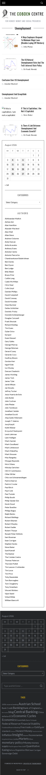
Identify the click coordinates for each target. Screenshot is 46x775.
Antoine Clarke (11, 252)
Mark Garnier (10, 441)
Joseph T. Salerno (12, 421)
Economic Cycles (24, 716)
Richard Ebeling (11, 325)
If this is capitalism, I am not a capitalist (31, 110)
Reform (12, 750)
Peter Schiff (22, 746)
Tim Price (9, 574)
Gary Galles (9, 341)
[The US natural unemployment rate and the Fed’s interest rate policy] (10, 64)
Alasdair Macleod (10, 84)
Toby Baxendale (11, 577)
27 (23, 173)
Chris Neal (9, 285)
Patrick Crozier (11, 484)
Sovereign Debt (10, 753)
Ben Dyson (9, 265)
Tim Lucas (9, 570)
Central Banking (26, 712)
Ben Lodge (9, 268)
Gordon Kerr (10, 361)
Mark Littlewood (12, 447)
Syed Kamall (10, 550)
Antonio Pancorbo (12, 255)
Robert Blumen (11, 520)
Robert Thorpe (11, 530)
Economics (9, 719)
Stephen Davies (11, 544)
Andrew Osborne (12, 238)
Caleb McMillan (11, 281)
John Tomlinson (11, 408)
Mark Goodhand (11, 444)
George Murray (11, 345)
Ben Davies (9, 262)
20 (23, 169)
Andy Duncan (10, 242)
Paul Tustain (10, 494)
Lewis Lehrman (11, 434)
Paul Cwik (9, 491)
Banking (18, 707)
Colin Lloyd (9, 288)
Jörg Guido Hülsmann (13, 418)
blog (11, 712)
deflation (5, 716)
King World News (7, 739)
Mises (31, 739)
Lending (15, 739)
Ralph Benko (10, 514)
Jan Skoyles (9, 388)
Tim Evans (9, 328)
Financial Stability (30, 723)
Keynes (25, 735)
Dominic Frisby (11, 311)
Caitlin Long (10, 278)
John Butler (9, 398)
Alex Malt (9, 232)
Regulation (20, 750)
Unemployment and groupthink (14, 94)
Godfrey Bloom (11, 358)
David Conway (11, 298)
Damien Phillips (11, 291)
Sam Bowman (10, 537)
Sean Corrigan (10, 540)
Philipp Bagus (10, 510)
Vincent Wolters (11, 590)
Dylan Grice (9, 331)
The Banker (9, 554)
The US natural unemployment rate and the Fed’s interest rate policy (32, 62)
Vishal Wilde (10, 597)
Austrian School (30, 704)
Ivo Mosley (9, 368)
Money (27, 742)
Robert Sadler (10, 527)
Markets (24, 738)
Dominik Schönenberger (14, 315)
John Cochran (10, 401)
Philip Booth (10, 497)
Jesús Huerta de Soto (13, 394)
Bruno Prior (9, 275)
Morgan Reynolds (12, 461)
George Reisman (11, 348)
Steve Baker (27, 115)
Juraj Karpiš (9, 424)
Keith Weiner (10, 427)
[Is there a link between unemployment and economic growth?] (10, 130)
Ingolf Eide (9, 364)
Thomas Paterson (12, 560)
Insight (17, 735)
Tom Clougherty (11, 583)
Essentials (21, 720)
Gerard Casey (10, 351)
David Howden (11, 301)
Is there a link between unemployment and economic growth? (30, 128)
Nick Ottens (10, 464)
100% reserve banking (10, 704)
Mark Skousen (11, 454)
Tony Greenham (11, 587)
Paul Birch (9, 487)
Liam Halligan (10, 437)
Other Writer (10, 474)
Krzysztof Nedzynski (13, 431)
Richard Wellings (12, 517)
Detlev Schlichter (12, 308)
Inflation (7, 735)
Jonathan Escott (11, 414)
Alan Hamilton (11, 225)
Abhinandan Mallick (13, 218)
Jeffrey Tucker (11, 391)
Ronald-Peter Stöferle (14, 534)
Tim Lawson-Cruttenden (15, 567)
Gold (37, 727)
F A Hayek (33, 720)
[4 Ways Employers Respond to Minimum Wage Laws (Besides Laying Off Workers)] (10, 42)
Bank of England (31, 708)
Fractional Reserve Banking (11, 727)
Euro (28, 720)
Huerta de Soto (37, 731)
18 (13, 169)
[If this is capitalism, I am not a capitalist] (10, 112)
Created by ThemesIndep (32, 763)
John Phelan (28, 46)
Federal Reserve (11, 723)
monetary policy (12, 742)
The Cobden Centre (13, 557)
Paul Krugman (13, 746)
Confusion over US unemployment (15, 80)
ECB (11, 716)
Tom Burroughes (11, 580)
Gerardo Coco (10, 354)
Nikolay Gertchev (12, 467)
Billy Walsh (9, 272)
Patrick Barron (11, 481)
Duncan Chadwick (12, 371)
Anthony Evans (11, 248)
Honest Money (24, 730)
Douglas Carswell (12, 318)
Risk (27, 750)
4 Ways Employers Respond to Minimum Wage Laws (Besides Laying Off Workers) (32, 40)
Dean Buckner (10, 305)
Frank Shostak (10, 321)
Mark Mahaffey (11, 451)
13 (23, 164)
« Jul (7, 185)
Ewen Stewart (10, 338)
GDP (32, 727)
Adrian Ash (9, 222)
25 (13, 173)
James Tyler (10, 381)
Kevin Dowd (10, 504)
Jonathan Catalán (12, 411)
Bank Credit (7, 708)
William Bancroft (12, 600)
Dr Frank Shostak (30, 69)
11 (12, 164)
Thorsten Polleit (11, 564)
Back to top (21, 770)
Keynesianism (35, 735)
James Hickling (11, 374)
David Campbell (11, 295)
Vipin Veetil (9, 593)
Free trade (25, 727)
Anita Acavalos (11, 245)
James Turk (9, 378)
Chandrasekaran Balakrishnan (17, 258)
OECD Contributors (13, 471)
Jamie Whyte (10, 384)
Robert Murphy (11, 524)
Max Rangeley (10, 457)
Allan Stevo (9, 235)
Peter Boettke (10, 507)
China (41, 712)
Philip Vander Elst (12, 501)
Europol (8, 335)
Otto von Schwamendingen (16, 477)
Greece (12, 731)
